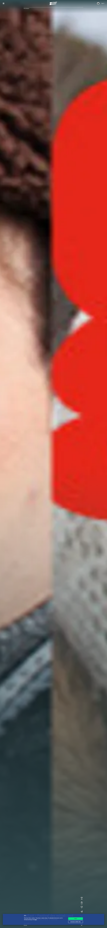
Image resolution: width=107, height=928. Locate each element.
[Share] (81, 911)
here (36, 919)
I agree (75, 918)
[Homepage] (53, 3)
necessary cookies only (75, 921)
